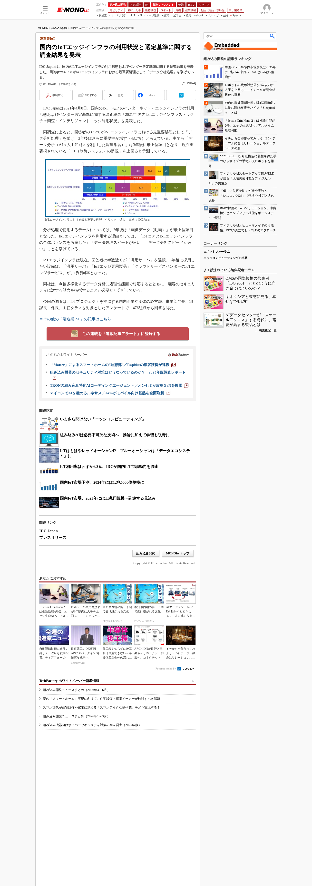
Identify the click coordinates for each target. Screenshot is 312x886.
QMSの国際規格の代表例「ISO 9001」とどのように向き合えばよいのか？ (250, 283)
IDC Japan (48, 531)
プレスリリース (53, 537)
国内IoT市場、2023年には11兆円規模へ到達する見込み (108, 498)
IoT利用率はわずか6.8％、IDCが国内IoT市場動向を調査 (109, 466)
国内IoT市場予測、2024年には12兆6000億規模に (102, 482)
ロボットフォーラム (217, 251)
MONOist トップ (177, 553)
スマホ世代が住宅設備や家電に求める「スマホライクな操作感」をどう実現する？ (101, 707)
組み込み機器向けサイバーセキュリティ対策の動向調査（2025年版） (92, 725)
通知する (91, 95)
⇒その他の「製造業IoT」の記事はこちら (75, 319)
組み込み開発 (59, 28)
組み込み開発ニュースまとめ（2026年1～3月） (76, 716)
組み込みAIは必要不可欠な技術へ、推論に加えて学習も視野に (115, 435)
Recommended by (166, 668)
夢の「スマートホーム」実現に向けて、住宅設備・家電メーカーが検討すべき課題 (101, 698)
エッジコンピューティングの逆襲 (225, 258)
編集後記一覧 (268, 330)
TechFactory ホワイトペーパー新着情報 (69, 681)
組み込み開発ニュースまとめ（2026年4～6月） (76, 690)
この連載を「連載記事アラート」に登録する (121, 334)
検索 (272, 35)
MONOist (43, 28)
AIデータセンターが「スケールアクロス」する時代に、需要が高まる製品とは (250, 320)
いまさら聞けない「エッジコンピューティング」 (103, 419)
